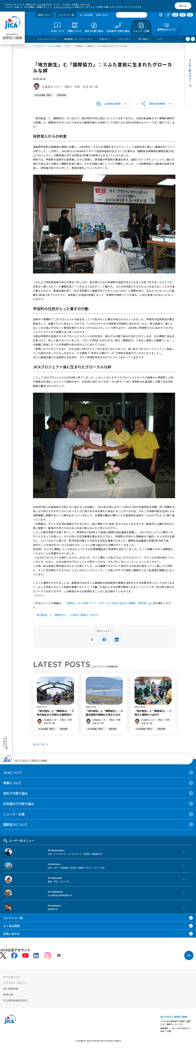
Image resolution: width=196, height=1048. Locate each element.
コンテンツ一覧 (66, 14)
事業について (12, 783)
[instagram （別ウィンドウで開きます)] (48, 955)
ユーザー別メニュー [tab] (21, 840)
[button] (111, 103)
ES (190, 15)
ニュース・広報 (14, 814)
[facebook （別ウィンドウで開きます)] (14, 955)
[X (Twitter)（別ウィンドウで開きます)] (3, 955)
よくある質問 (86, 14)
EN (175, 15)
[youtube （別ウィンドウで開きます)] (25, 955)
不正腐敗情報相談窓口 (15, 1000)
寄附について (44, 14)
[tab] (161, 15)
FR (182, 15)
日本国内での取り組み (18, 803)
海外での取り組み (15, 793)
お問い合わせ (102, 14)
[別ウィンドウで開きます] (92, 640)
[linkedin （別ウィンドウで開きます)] (36, 955)
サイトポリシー (11, 977)
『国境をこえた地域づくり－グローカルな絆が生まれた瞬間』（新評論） (107, 603)
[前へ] (187, 39)
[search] (131, 15)
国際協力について (15, 824)
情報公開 (8, 994)
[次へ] (193, 39)
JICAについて (12, 772)
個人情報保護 (10, 988)
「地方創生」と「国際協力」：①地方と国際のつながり (66, 615)
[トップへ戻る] (189, 955)
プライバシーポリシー (63, 7)
